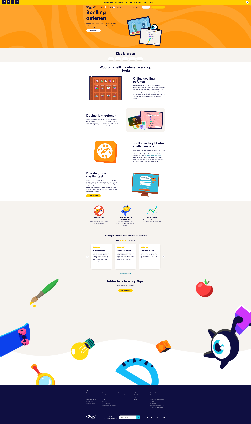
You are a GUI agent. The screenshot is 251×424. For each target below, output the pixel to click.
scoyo (135, 399)
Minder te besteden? (91, 403)
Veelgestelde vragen (123, 392)
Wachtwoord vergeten (123, 394)
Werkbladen (105, 394)
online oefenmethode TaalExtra (153, 155)
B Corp (152, 401)
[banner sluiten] (247, 2)
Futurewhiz (136, 392)
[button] (87, 256)
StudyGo (136, 394)
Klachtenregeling (122, 397)
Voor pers (104, 401)
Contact (88, 397)
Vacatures (88, 394)
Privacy (152, 394)
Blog (103, 392)
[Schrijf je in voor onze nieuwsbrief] (138, 417)
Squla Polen (137, 397)
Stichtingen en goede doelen (109, 405)
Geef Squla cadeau (91, 399)
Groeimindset (89, 401)
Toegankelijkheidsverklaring (157, 399)
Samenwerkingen (106, 397)
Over (87, 392)
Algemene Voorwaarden (156, 392)
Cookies (152, 397)
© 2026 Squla (153, 403)
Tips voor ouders (106, 403)
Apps (103, 399)
